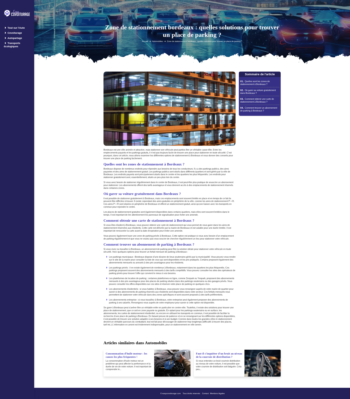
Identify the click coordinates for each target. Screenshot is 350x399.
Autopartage (15, 38)
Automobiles (157, 41)
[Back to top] (342, 391)
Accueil (145, 41)
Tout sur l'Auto (16, 27)
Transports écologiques (12, 45)
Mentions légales (217, 393)
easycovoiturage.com (171, 393)
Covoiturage (15, 33)
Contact (205, 393)
